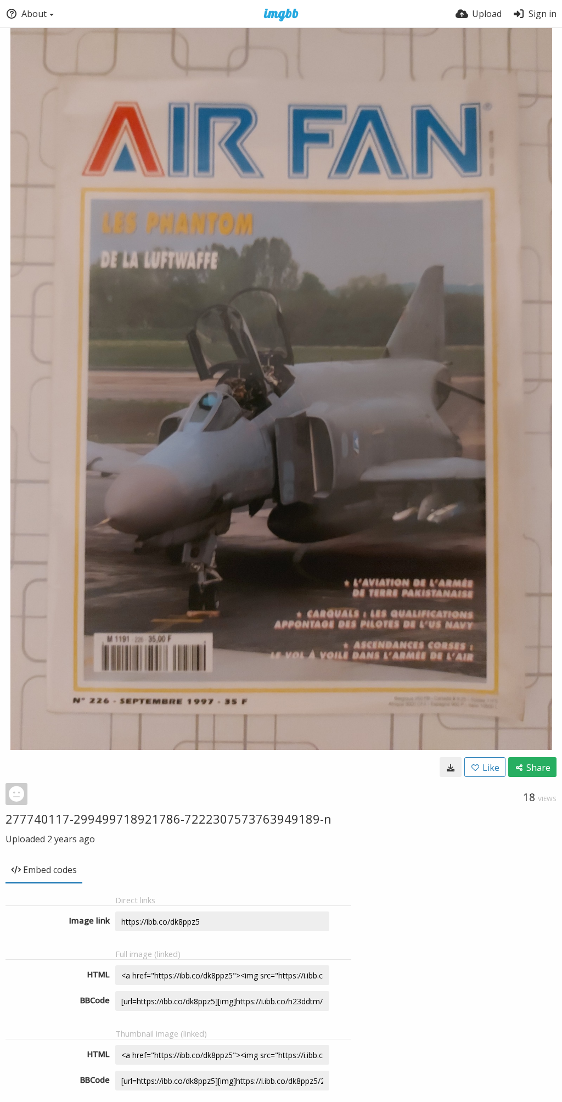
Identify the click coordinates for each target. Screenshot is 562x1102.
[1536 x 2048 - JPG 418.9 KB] (451, 767)
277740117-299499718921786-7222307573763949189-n (168, 818)
